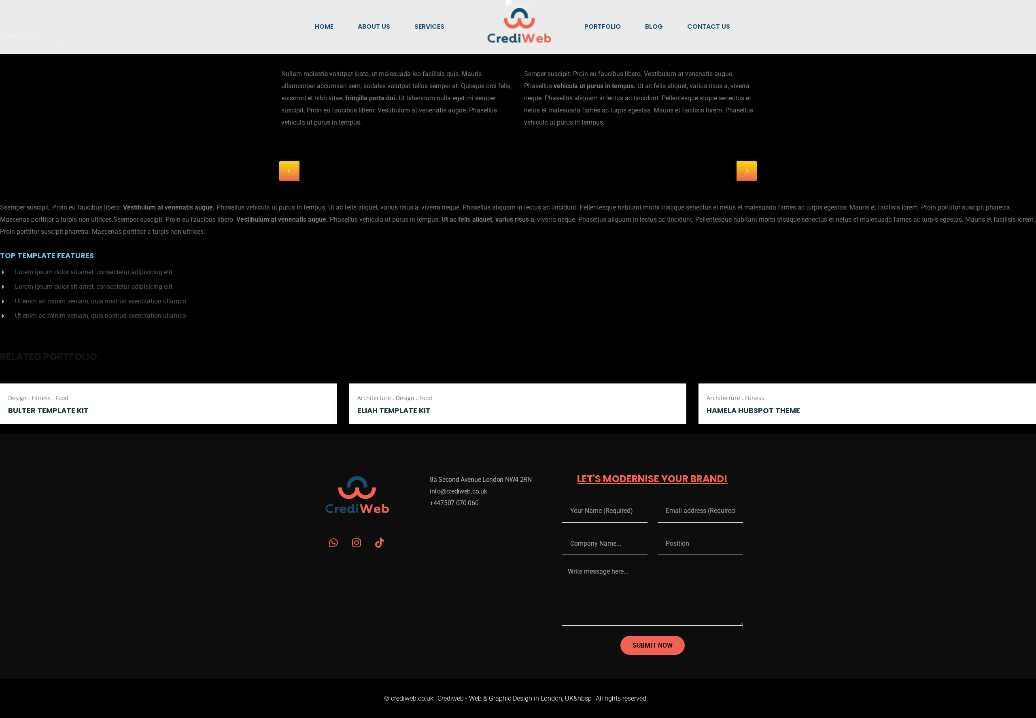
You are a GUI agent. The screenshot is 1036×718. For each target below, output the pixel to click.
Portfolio (602, 26)
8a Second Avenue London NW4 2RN (481, 479)
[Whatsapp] (334, 543)
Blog (654, 26)
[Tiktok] (380, 543)
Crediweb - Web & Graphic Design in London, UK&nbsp (514, 698)
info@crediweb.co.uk (458, 491)
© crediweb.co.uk (408, 698)
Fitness (41, 398)
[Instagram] (357, 543)
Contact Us (708, 26)
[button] (289, 171)
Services (429, 26)
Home (324, 26)
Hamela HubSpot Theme (753, 410)
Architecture (374, 398)
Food (61, 398)
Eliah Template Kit (394, 410)
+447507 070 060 (454, 503)
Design (17, 398)
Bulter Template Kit (48, 410)
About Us (374, 26)
